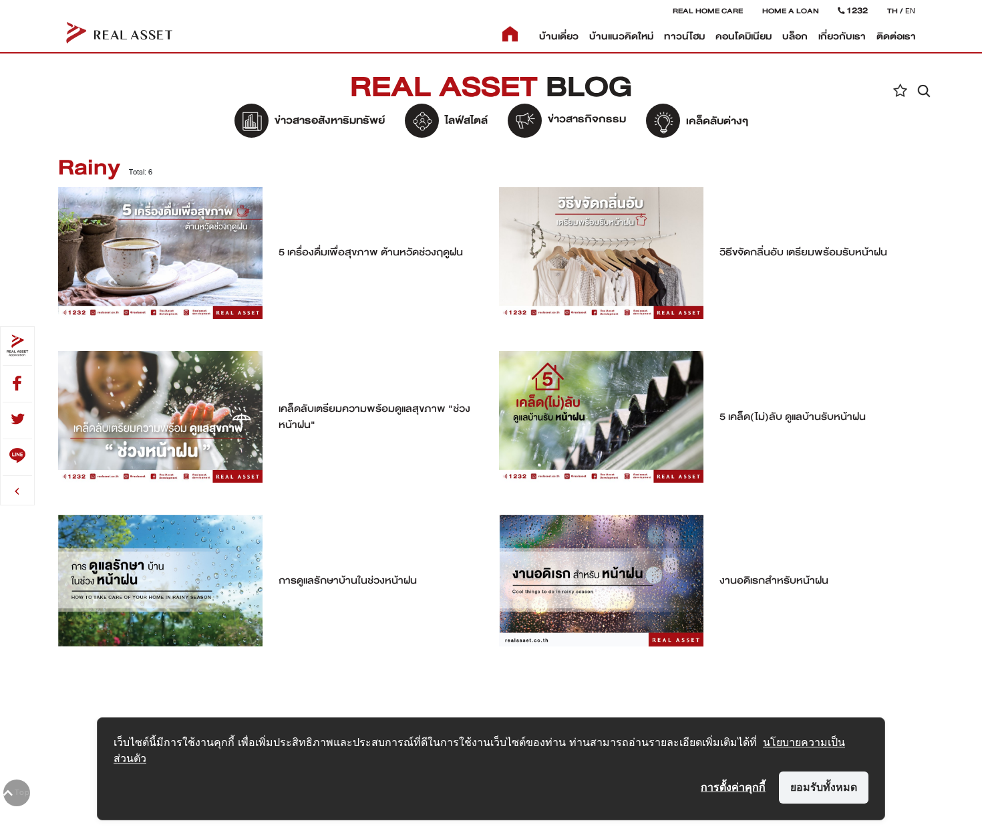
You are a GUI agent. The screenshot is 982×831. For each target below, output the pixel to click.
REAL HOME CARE (708, 10)
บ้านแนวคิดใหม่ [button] (621, 36)
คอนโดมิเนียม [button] (743, 36)
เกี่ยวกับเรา (842, 36)
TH (892, 10)
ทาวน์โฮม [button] (684, 36)
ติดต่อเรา (896, 36)
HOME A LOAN (790, 10)
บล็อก (795, 36)
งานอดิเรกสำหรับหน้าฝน (773, 580)
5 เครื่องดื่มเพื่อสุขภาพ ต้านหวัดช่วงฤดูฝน (371, 252)
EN (910, 10)
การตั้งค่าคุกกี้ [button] (733, 787)
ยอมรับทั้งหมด (823, 787)
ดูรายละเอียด (160, 251)
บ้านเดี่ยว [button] (559, 36)
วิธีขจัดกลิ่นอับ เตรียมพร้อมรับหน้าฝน (803, 252)
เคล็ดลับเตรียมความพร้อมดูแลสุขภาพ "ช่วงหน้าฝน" (374, 416)
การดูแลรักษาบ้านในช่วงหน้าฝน (348, 580)
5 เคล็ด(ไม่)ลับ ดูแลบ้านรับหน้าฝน (792, 416)
